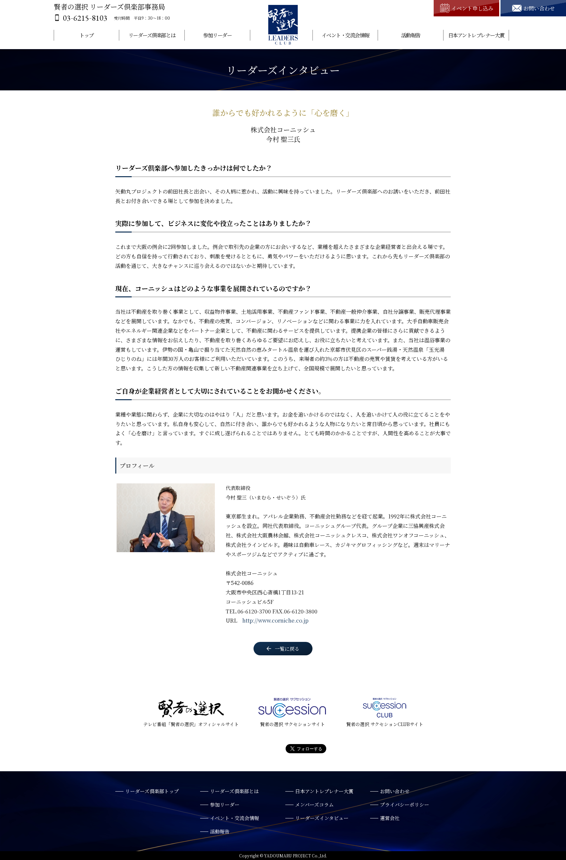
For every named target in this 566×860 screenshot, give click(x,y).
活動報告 (410, 35)
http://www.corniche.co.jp (275, 620)
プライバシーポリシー (404, 804)
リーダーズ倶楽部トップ (152, 791)
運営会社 (390, 817)
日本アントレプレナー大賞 (476, 35)
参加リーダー (217, 35)
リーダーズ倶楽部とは (152, 35)
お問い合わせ (394, 791)
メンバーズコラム (314, 804)
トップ (86, 35)
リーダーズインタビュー (322, 817)
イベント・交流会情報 (345, 35)
